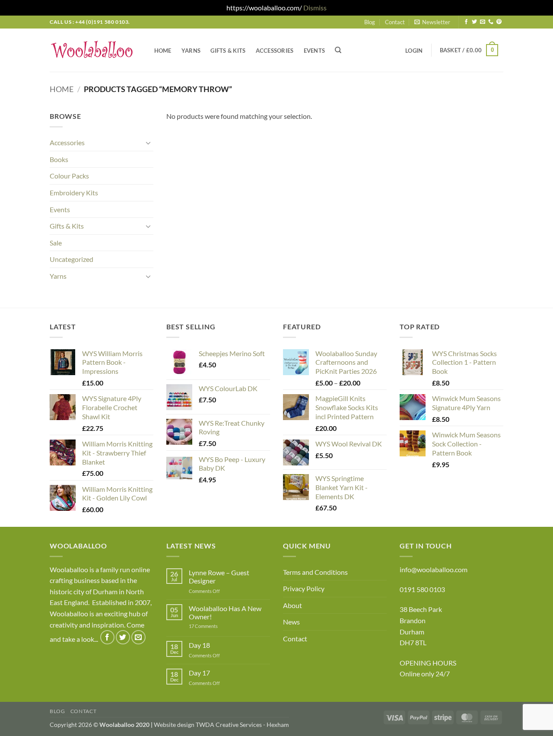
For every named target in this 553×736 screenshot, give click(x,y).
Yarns (190, 50)
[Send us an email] (482, 22)
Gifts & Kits (227, 50)
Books (59, 159)
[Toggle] (148, 142)
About (292, 605)
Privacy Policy (303, 588)
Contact (395, 22)
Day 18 (199, 645)
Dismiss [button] (315, 7)
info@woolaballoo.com (433, 569)
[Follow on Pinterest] (499, 22)
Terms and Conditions (315, 572)
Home (163, 50)
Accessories (275, 50)
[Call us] (490, 22)
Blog (369, 22)
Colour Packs (69, 176)
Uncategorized (71, 259)
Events (314, 50)
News (291, 622)
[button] (432, 22)
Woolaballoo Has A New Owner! (225, 612)
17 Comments (216, 626)
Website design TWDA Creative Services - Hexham (221, 724)
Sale (56, 243)
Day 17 (199, 673)
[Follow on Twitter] (474, 22)
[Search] (338, 50)
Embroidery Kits (74, 192)
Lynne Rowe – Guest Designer (219, 576)
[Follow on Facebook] (466, 22)
